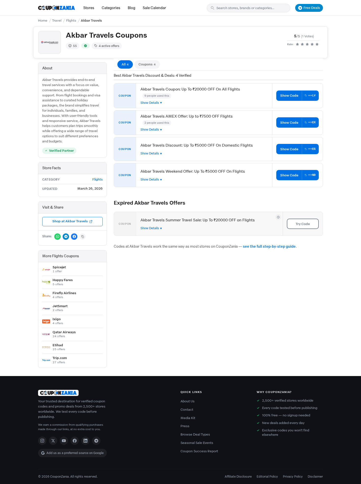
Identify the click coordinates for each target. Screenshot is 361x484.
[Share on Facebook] (74, 236)
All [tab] (125, 64)
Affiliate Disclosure (238, 476)
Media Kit (187, 418)
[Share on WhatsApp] (57, 236)
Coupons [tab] (147, 64)
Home (42, 20)
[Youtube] (64, 441)
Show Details (149, 103)
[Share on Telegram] (66, 236)
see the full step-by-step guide (269, 246)
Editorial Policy (267, 476)
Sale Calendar (154, 8)
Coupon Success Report (199, 451)
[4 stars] (312, 44)
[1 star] (297, 44)
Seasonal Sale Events (196, 443)
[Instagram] (42, 441)
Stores (88, 8)
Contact (186, 409)
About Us (187, 401)
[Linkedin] (85, 441)
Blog (131, 8)
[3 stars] (307, 44)
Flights (71, 20)
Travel (56, 20)
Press (184, 426)
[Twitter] (53, 441)
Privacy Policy (293, 476)
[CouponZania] (104, 393)
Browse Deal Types (195, 434)
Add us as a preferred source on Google (75, 453)
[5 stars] (317, 44)
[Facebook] (74, 441)
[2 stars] (302, 44)
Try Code (303, 224)
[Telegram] (96, 441)
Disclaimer (315, 476)
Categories (111, 8)
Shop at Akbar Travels (70, 221)
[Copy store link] (82, 236)
